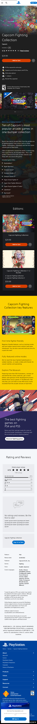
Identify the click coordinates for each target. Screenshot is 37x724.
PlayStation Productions (9, 662)
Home (4, 649)
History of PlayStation (8, 667)
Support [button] (5, 679)
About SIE (5, 655)
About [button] (5, 653)
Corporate (5, 665)
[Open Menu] (2, 3)
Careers (5, 658)
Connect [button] (5, 687)
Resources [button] (6, 683)
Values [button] (5, 675)
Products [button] (5, 672)
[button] (18, 100)
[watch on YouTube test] (28, 107)
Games (9, 649)
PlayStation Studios (8, 660)
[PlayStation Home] (18, 2)
